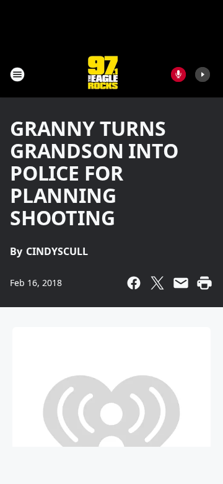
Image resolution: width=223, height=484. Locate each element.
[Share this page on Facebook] (133, 283)
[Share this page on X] (157, 283)
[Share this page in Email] (181, 283)
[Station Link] (102, 74)
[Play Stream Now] (202, 74)
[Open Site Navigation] (17, 74)
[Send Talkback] (178, 74)
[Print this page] (204, 283)
